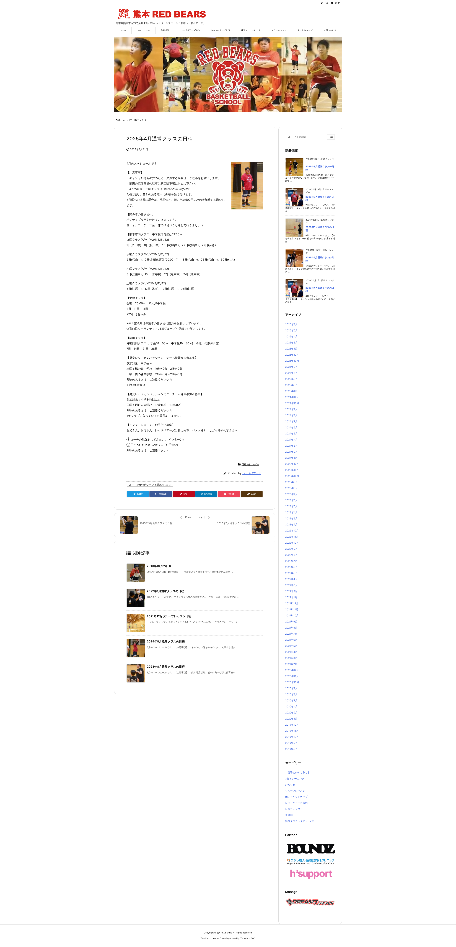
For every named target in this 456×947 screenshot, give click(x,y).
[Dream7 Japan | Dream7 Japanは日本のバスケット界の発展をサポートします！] (310, 901)
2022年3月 (291, 585)
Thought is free (247, 938)
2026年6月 (291, 330)
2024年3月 (291, 445)
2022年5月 (291, 572)
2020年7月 (291, 700)
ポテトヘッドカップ (296, 796)
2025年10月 (292, 360)
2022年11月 (292, 536)
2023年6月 (291, 500)
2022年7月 (291, 560)
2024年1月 (291, 457)
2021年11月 (291, 609)
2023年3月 (291, 518)
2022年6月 (291, 566)
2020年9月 (291, 688)
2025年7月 (291, 372)
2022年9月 (291, 548)
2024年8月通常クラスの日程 (166, 641)
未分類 (289, 814)
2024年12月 (292, 397)
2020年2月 (291, 712)
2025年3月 (291, 384)
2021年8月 (291, 627)
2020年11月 (292, 676)
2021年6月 (291, 639)
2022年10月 (292, 542)
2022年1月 (291, 597)
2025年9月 (291, 366)
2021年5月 (291, 645)
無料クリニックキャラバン (300, 820)
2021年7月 (291, 633)
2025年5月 (291, 378)
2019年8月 (291, 748)
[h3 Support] (311, 873)
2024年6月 (291, 427)
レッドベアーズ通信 (296, 802)
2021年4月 (291, 651)
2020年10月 (292, 682)
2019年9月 (291, 742)
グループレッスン (295, 790)
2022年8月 (291, 554)
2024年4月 (291, 439)
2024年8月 (291, 415)
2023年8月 (291, 488)
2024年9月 (291, 409)
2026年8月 (291, 324)
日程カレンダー (141, 119)
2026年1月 (291, 348)
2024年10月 (292, 403)
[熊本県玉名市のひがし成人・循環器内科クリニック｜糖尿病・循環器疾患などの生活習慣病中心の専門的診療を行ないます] (311, 861)
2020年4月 (291, 706)
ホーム (121, 119)
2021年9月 (291, 621)
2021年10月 (292, 615)
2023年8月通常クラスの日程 (166, 666)
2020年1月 (291, 718)
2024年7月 (291, 421)
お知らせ (290, 784)
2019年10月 (292, 736)
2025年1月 (291, 391)
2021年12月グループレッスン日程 (169, 616)
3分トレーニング (294, 778)
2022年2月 (291, 591)
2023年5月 (291, 506)
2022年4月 (291, 579)
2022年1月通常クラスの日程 (165, 591)
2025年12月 (292, 354)
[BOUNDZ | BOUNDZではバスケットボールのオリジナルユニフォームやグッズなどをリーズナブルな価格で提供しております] (311, 848)
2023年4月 (291, 512)
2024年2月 (291, 451)
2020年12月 (292, 670)
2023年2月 (291, 524)
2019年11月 (292, 730)
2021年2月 (291, 663)
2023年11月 (292, 469)
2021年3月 (291, 657)
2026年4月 (291, 336)
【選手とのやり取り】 (297, 772)
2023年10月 (292, 475)
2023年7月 (291, 494)
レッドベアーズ (251, 473)
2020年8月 (291, 694)
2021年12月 (292, 603)
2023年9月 (291, 481)
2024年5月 (291, 433)
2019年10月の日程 (159, 566)
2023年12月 (292, 463)
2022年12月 (292, 530)
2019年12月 (292, 724)
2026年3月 (291, 342)
